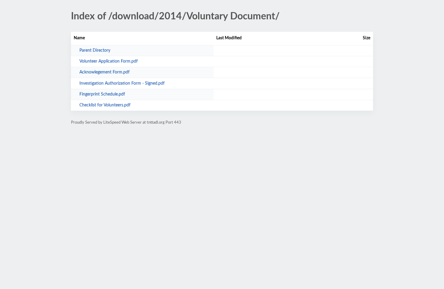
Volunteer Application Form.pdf (108, 61)
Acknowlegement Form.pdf (104, 72)
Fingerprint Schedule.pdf (102, 94)
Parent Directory (94, 50)
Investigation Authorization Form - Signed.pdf (122, 83)
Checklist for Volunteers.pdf (104, 105)
